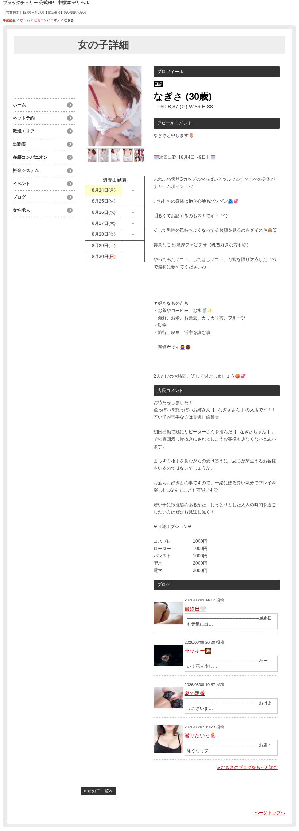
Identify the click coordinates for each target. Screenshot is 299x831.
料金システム (26, 170)
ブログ (19, 197)
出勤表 (19, 144)
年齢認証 (9, 20)
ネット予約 (24, 117)
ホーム (25, 20)
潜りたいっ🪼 (200, 735)
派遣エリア (24, 131)
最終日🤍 (195, 609)
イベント (21, 183)
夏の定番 (195, 693)
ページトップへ (270, 812)
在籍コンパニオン (47, 20)
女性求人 (21, 210)
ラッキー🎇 (198, 651)
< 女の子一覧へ (98, 791)
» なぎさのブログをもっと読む (247, 767)
